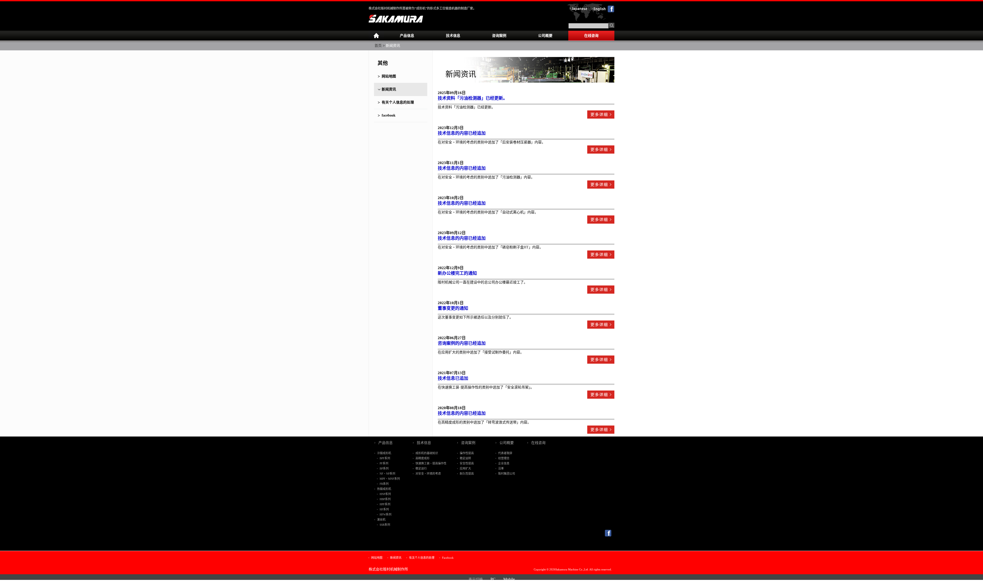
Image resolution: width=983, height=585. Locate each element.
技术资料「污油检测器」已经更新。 (472, 98)
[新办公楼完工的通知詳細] (600, 290)
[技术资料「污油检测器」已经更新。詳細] (600, 115)
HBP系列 (385, 499)
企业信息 (503, 463)
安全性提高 (467, 463)
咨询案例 (499, 36)
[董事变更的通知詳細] (600, 325)
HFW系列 (385, 514)
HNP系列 (385, 494)
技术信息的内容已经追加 (462, 133)
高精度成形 (422, 458)
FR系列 (384, 483)
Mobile (509, 579)
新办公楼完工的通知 (457, 273)
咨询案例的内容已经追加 (462, 343)
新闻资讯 (389, 89)
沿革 (501, 468)
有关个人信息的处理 (398, 102)
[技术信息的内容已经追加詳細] (600, 150)
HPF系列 (385, 504)
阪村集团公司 (506, 473)
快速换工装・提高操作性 (430, 463)
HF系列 (384, 509)
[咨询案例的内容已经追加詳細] (600, 360)
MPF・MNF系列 (390, 478)
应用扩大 (465, 468)
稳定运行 (421, 468)
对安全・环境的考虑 (428, 473)
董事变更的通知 (453, 308)
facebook (389, 115)
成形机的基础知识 (426, 453)
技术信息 (453, 36)
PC (493, 579)
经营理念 (503, 458)
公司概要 (545, 36)
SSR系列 (385, 524)
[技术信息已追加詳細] (600, 396)
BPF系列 (385, 458)
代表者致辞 (505, 453)
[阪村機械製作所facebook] (608, 535)
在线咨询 (591, 36)
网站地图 (389, 76)
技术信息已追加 (453, 378)
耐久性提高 (467, 473)
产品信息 (407, 36)
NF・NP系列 (387, 473)
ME (376, 36)
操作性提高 (467, 453)
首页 (378, 46)
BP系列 (384, 468)
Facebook (448, 557)
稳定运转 (465, 458)
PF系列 (384, 463)
